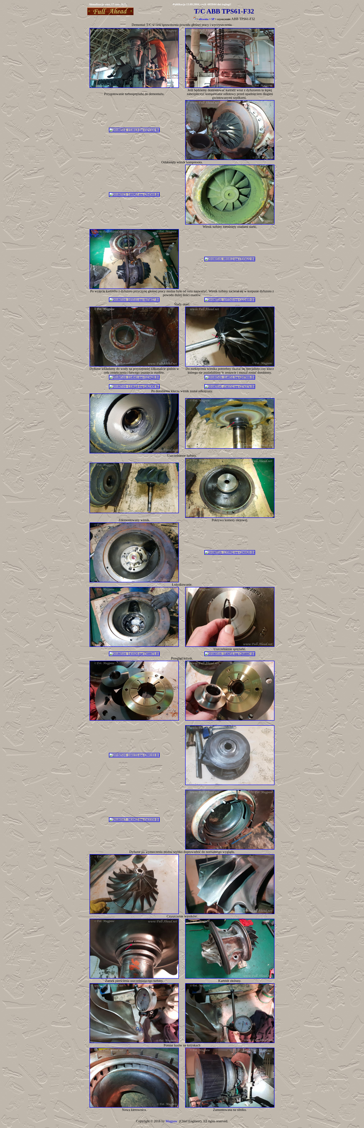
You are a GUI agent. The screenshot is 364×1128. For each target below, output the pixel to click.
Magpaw (171, 1121)
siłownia (204, 19)
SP (212, 19)
